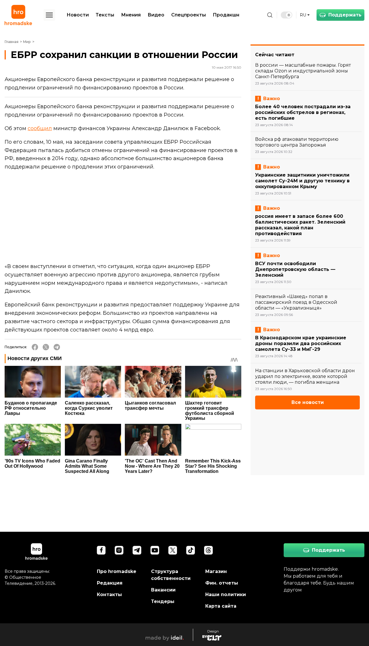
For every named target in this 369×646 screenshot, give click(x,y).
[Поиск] (270, 15)
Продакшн (226, 15)
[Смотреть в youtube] (154, 550)
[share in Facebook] (35, 347)
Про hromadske (116, 571)
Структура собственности (171, 575)
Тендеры (162, 601)
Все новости (307, 402)
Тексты (105, 15)
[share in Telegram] (57, 347)
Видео (156, 15)
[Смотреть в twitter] (172, 550)
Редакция (110, 583)
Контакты (109, 594)
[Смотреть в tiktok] (190, 550)
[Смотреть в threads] (208, 550)
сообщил (40, 128)
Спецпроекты (188, 15)
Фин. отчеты (221, 583)
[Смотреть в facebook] (101, 550)
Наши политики (225, 594)
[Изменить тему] (286, 15)
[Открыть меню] (49, 15)
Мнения (131, 15)
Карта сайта (220, 606)
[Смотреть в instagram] (119, 550)
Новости (78, 15)
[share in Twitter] (46, 347)
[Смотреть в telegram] (137, 550)
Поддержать (345, 15)
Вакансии (163, 590)
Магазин (216, 571)
